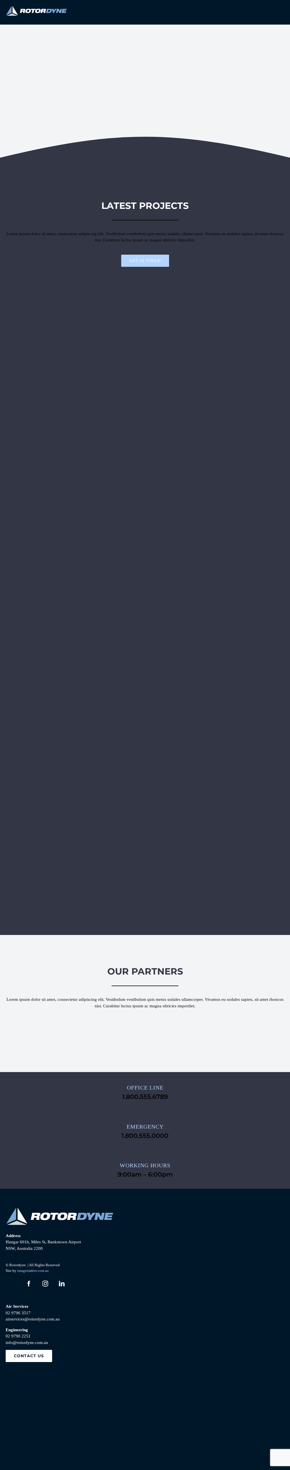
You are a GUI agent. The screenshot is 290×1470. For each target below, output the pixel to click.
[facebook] (29, 1284)
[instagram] (45, 1284)
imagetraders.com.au (33, 1270)
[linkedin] (62, 1284)
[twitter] (12, 1284)
